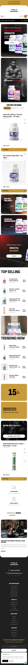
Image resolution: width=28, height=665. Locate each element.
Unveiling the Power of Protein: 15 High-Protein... (13, 541)
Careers (14, 606)
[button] (25, 461)
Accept (5, 661)
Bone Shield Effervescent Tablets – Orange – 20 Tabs (14, 309)
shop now (12, 226)
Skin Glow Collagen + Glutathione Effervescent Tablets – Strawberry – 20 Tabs (14, 376)
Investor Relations (14, 610)
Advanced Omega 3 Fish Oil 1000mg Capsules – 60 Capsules (14, 356)
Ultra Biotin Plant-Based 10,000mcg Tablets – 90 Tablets (14, 279)
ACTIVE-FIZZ (15, 108)
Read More (3, 551)
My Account (14, 590)
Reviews (14, 608)
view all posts (12, 515)
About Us (14, 620)
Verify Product (14, 588)
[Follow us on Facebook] (9, 575)
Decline (11, 661)
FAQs (14, 618)
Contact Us (14, 622)
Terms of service (14, 624)
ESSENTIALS (7, 108)
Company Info (14, 602)
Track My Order (14, 592)
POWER (22, 108)
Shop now (12, 42)
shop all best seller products (14, 436)
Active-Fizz (14, 634)
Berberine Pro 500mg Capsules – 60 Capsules (14, 289)
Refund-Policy (14, 594)
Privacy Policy (14, 596)
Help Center (14, 586)
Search (14, 616)
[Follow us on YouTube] (19, 575)
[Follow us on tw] (12, 575)
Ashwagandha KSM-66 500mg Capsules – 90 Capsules (14, 299)
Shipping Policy (14, 604)
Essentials (14, 632)
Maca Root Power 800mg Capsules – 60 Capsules (14, 366)
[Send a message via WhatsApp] (25, 662)
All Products (14, 630)
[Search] (4, 16)
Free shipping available (15, 3)
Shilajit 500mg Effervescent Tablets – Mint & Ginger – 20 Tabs (14, 346)
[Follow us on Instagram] (15, 575)
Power (14, 636)
